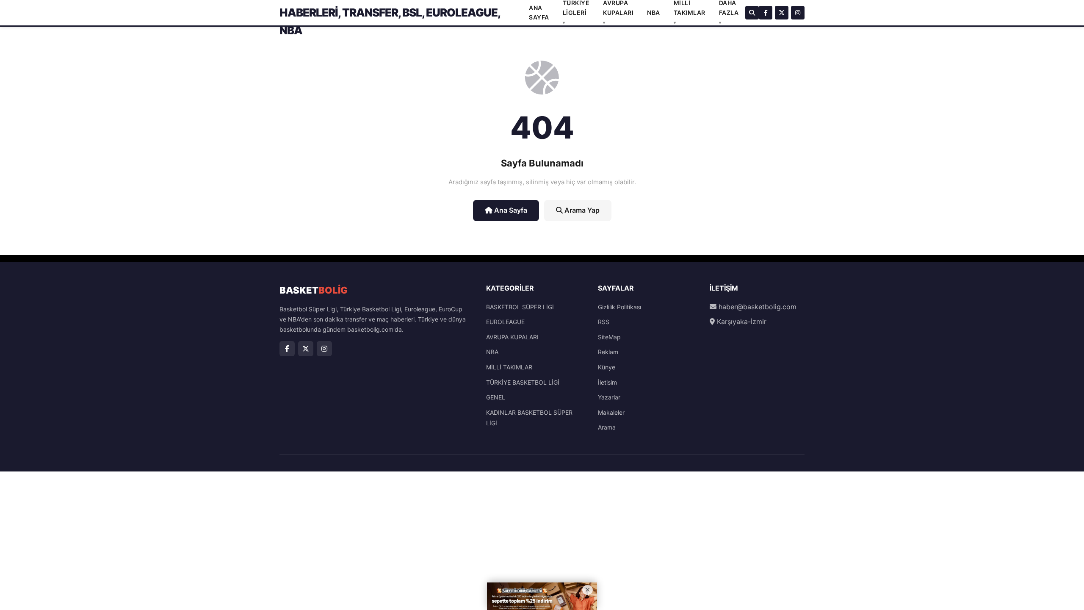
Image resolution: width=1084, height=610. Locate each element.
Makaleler (611, 412)
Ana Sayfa (509, 210)
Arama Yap (581, 210)
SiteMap (609, 337)
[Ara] (752, 12)
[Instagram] (798, 12)
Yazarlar (609, 397)
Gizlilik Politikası (619, 307)
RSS (603, 321)
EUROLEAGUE (505, 321)
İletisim (607, 382)
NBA (653, 12)
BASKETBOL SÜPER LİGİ (520, 307)
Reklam (608, 351)
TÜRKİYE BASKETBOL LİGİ (522, 382)
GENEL (495, 397)
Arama (607, 427)
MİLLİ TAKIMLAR (509, 367)
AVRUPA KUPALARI (512, 337)
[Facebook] (765, 12)
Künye (606, 367)
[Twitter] (781, 12)
